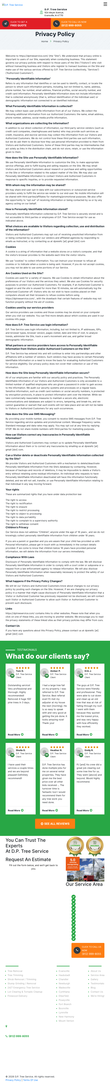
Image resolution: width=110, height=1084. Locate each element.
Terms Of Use (30, 1080)
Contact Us (97, 991)
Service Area (97, 975)
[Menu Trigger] (105, 4)
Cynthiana (64, 991)
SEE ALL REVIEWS (56, 823)
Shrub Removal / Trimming (22, 979)
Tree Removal (15, 971)
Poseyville (64, 1000)
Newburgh (64, 983)
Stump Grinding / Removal (22, 983)
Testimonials (97, 983)
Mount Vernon (66, 1020)
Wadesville (64, 987)
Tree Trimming (15, 975)
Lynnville (63, 1012)
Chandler (63, 979)
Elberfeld (64, 995)
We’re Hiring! (97, 995)
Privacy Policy (61, 41)
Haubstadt (64, 975)
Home (44, 41)
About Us (96, 971)
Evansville (64, 971)
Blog (93, 987)
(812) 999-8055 (18, 1036)
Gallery (94, 979)
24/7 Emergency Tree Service (24, 987)
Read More (14, 734)
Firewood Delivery (17, 995)
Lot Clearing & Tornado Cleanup (25, 991)
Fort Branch (65, 1004)
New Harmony (66, 1016)
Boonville (64, 1008)
